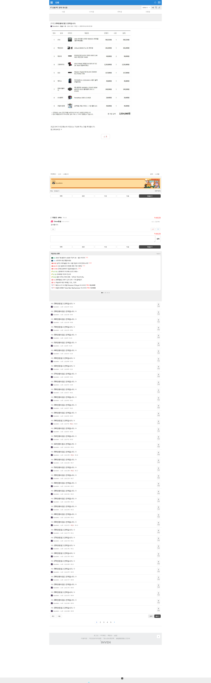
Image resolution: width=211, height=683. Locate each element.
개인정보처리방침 (95, 638)
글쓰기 (159, 7)
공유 (151, 174)
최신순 (65, 217)
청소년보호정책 (108, 638)
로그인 (96, 635)
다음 (127, 196)
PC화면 (103, 635)
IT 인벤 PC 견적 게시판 (58, 7)
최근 (53, 616)
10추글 (119, 12)
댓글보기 (150, 247)
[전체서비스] (159, 2)
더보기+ (159, 253)
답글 (53, 229)
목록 (61, 196)
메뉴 (51, 191)
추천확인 (53, 174)
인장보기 (56, 191)
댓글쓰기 (150, 196)
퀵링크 (110, 635)
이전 (105, 196)
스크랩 (157, 174)
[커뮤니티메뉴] (51, 2)
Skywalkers (55, 26)
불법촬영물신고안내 (123, 638)
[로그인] (155, 2)
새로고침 (158, 217)
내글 (63, 12)
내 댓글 (91, 12)
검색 (151, 616)
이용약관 (84, 638)
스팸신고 (66, 174)
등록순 (60, 217)
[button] (103, 292)
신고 (59, 174)
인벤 (57, 2)
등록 (158, 239)
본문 (83, 196)
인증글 (148, 12)
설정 (115, 635)
